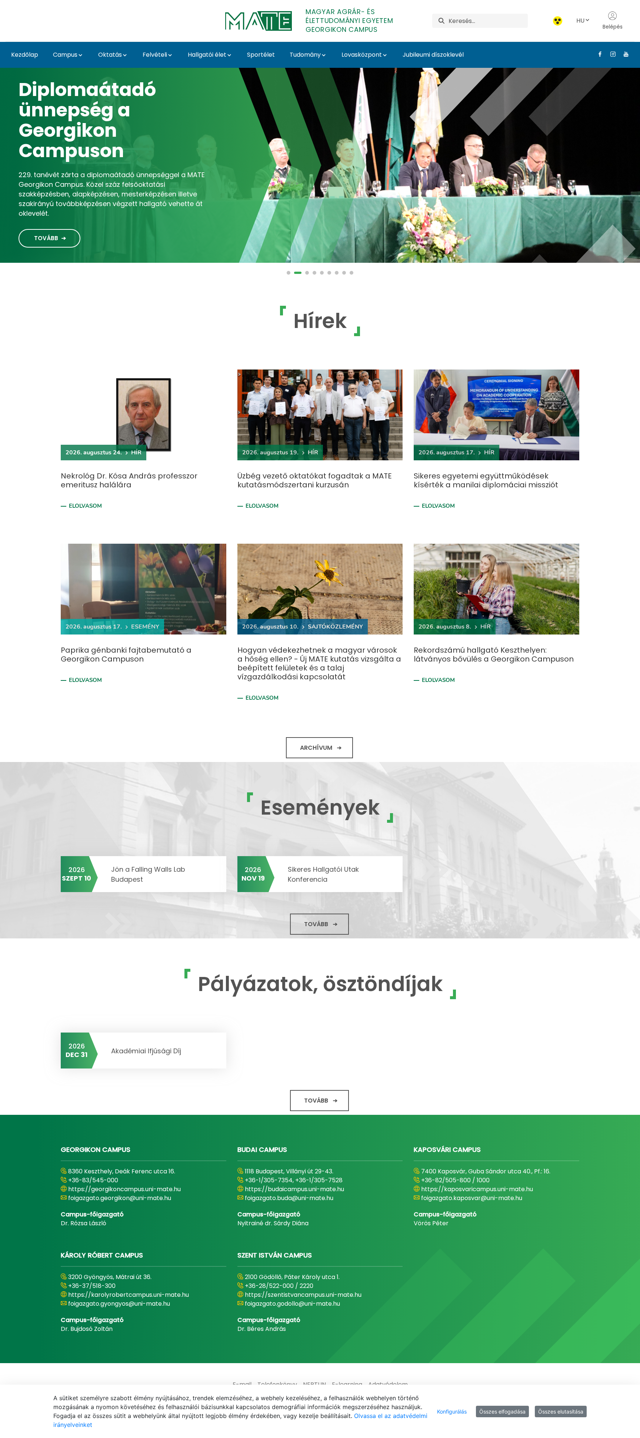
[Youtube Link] (623, 54)
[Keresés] (441, 21)
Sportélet (261, 54)
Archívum (316, 747)
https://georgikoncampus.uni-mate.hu (124, 1189)
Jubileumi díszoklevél (433, 54)
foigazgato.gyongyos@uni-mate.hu (119, 1303)
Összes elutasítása (560, 1411)
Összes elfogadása (502, 1411)
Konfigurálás (452, 1411)
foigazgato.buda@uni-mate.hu (289, 1198)
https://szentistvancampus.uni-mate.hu (303, 1294)
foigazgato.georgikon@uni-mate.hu (119, 1198)
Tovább (46, 238)
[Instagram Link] (610, 54)
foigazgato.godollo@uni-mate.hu (292, 1303)
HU (580, 20)
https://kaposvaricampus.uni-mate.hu (477, 1189)
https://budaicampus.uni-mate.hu (294, 1189)
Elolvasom (85, 506)
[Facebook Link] (597, 54)
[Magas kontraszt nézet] (557, 21)
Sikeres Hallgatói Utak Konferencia (323, 874)
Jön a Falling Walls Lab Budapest (148, 874)
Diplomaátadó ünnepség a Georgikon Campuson (87, 120)
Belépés (613, 26)
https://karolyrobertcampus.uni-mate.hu (128, 1294)
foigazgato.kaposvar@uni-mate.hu (471, 1198)
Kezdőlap (24, 54)
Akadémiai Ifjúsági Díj (146, 1051)
